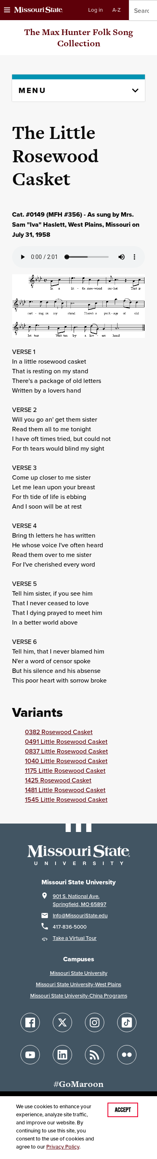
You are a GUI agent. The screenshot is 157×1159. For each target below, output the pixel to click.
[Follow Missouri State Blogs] (94, 1054)
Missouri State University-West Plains (78, 984)
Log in (95, 10)
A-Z (116, 10)
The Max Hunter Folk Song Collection (78, 38)
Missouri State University (78, 973)
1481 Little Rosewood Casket (65, 789)
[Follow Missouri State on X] (62, 1022)
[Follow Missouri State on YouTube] (30, 1054)
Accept (123, 1109)
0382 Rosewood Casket (59, 731)
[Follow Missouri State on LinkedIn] (62, 1054)
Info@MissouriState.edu (80, 915)
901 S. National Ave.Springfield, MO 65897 (79, 900)
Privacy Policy (62, 1147)
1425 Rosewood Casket (58, 780)
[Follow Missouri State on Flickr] (126, 1054)
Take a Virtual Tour (75, 938)
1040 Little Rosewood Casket (66, 760)
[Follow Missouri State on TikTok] (126, 1022)
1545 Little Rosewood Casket (66, 799)
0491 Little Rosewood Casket (66, 741)
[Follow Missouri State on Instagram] (94, 1022)
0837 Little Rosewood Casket (66, 751)
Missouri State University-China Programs (78, 996)
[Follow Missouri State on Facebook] (30, 1022)
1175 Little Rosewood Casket (65, 770)
